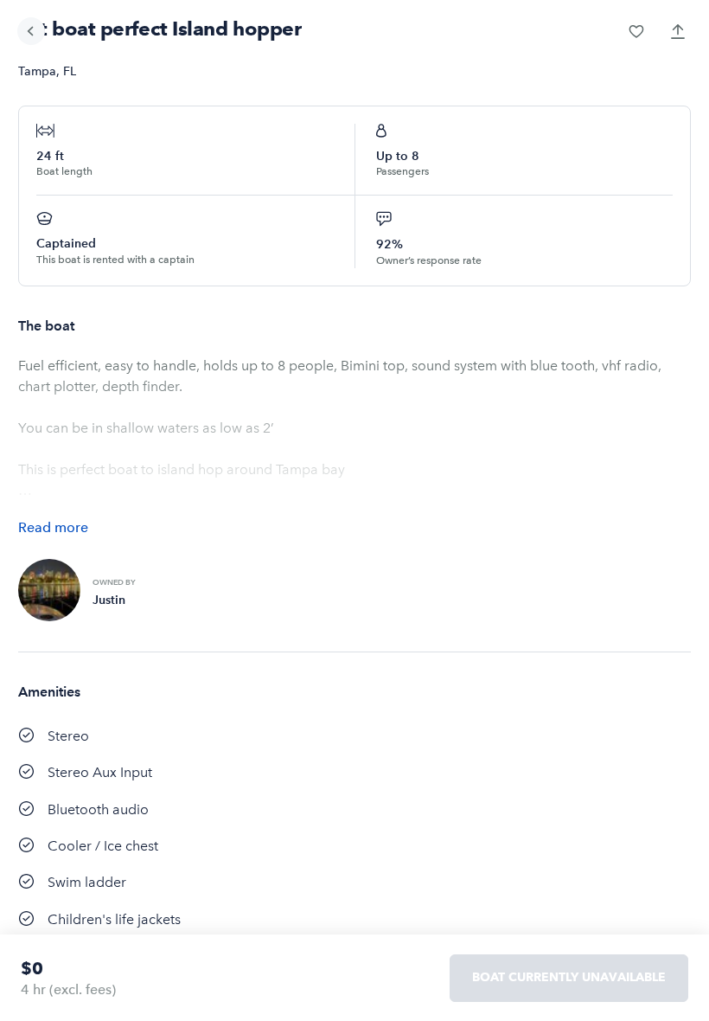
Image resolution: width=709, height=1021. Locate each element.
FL (69, 71)
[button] (636, 31)
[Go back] (31, 31)
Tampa (37, 71)
